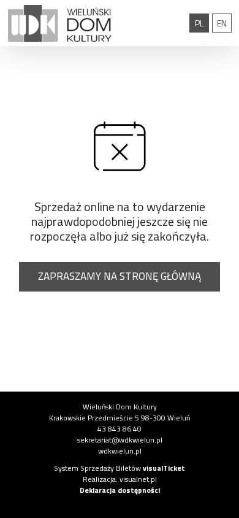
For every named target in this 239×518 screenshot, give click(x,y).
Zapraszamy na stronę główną (119, 276)
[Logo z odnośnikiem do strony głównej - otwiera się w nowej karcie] (59, 23)
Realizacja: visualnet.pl (120, 479)
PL (202, 22)
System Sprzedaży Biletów (119, 468)
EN (224, 22)
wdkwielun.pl (120, 451)
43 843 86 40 (119, 429)
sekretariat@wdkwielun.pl (119, 440)
